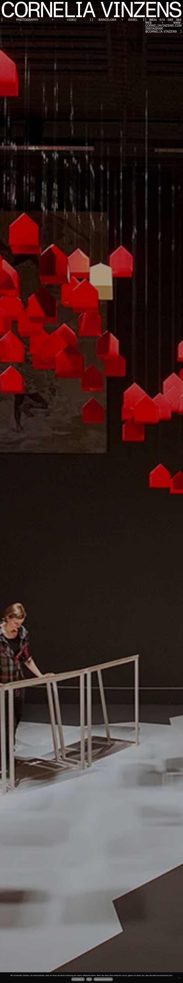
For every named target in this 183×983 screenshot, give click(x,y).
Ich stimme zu (78, 979)
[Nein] (179, 977)
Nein (89, 979)
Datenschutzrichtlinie (103, 979)
